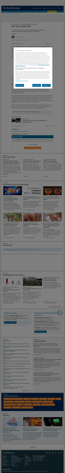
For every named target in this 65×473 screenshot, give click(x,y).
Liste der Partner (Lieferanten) (21, 81)
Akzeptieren (46, 85)
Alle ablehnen (37, 85)
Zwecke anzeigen (19, 85)
